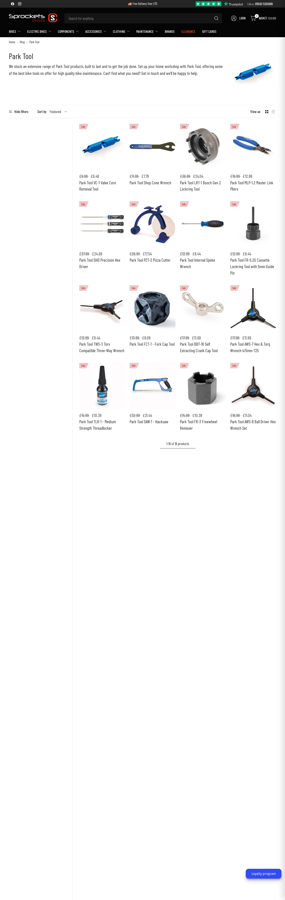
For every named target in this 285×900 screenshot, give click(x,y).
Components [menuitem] (66, 31)
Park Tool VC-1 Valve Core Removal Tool (97, 186)
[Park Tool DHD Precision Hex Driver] (102, 224)
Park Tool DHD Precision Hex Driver (99, 263)
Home (12, 42)
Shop (22, 42)
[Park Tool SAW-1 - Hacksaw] (152, 386)
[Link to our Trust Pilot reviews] (219, 3)
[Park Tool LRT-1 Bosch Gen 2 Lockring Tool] (203, 147)
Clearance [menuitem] (188, 31)
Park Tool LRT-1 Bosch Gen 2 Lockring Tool (200, 186)
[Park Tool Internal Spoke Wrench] (203, 224)
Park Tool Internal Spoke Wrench (197, 263)
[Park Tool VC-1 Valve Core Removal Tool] (102, 147)
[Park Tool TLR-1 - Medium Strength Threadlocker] (102, 386)
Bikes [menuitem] (12, 31)
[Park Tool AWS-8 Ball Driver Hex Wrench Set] (253, 386)
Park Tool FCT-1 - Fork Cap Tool (152, 344)
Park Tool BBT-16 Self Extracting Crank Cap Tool (199, 347)
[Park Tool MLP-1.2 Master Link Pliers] (253, 147)
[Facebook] (12, 3)
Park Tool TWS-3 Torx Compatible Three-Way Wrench (101, 347)
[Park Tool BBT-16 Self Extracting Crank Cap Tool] (203, 308)
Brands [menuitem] (170, 31)
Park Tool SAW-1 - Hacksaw (149, 421)
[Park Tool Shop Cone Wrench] (152, 147)
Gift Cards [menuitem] (209, 31)
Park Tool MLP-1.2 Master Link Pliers (251, 186)
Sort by (42, 111)
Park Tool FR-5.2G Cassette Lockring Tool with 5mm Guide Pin (252, 266)
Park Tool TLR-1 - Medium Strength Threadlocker (97, 425)
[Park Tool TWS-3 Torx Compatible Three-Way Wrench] (102, 308)
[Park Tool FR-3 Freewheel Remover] (203, 386)
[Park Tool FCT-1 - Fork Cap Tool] (152, 308)
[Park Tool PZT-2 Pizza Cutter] (152, 224)
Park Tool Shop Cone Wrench (150, 182)
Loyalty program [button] (264, 873)
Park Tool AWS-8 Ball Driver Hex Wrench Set (253, 425)
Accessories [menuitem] (93, 31)
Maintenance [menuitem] (145, 31)
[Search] (216, 18)
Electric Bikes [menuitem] (37, 31)
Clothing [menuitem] (119, 31)
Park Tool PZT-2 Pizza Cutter (150, 260)
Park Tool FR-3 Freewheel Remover (198, 425)
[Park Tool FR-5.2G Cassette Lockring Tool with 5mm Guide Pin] (253, 224)
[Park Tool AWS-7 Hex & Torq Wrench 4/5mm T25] (253, 308)
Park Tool (34, 42)
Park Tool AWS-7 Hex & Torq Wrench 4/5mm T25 (250, 347)
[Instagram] (19, 3)
